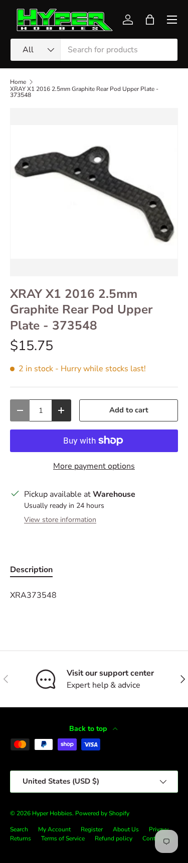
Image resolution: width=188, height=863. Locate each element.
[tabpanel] (94, 595)
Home (18, 82)
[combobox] (94, 50)
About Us (126, 829)
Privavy (158, 829)
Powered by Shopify (102, 813)
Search (19, 829)
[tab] (31, 569)
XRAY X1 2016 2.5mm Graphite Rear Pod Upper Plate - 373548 (84, 92)
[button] (150, 20)
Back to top (89, 728)
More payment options (94, 466)
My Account (54, 829)
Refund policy (113, 838)
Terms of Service (63, 838)
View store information (60, 519)
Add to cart (128, 410)
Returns (20, 838)
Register (92, 829)
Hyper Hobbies (52, 813)
